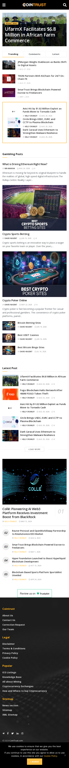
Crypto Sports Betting (15, 234)
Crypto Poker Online (14, 300)
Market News (11, 23)
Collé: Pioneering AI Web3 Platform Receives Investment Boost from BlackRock (25, 513)
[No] (65, 755)
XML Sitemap (9, 714)
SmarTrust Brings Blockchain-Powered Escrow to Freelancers (39, 91)
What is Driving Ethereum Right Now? (24, 164)
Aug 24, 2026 (24, 168)
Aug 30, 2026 (43, 384)
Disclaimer (8, 643)
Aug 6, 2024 (35, 538)
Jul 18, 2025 (41, 351)
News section (10, 705)
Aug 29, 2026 (46, 116)
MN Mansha (10, 168)
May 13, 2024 (26, 521)
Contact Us (8, 620)
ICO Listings (9, 672)
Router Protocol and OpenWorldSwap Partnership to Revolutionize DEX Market (39, 532)
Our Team (8, 629)
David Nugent (11, 238)
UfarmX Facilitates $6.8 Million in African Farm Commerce (30, 35)
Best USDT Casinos (28, 335)
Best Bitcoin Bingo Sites (31, 347)
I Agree (34, 761)
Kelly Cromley (31, 116)
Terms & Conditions (13, 648)
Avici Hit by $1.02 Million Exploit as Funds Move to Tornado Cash (42, 110)
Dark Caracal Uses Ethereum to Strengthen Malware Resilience (40, 131)
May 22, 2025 (26, 305)
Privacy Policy (10, 653)
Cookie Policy (10, 657)
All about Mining (11, 681)
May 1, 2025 (35, 552)
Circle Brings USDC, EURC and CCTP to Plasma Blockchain (39, 121)
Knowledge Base (12, 677)
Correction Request (13, 624)
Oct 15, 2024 (35, 565)
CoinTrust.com (16, 740)
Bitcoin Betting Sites (29, 322)
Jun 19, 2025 (26, 238)
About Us (7, 615)
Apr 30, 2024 (35, 579)
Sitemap (7, 710)
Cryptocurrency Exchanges (17, 686)
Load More (34, 449)
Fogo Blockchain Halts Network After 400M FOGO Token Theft (41, 392)
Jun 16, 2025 (41, 339)
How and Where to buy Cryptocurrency (24, 690)
